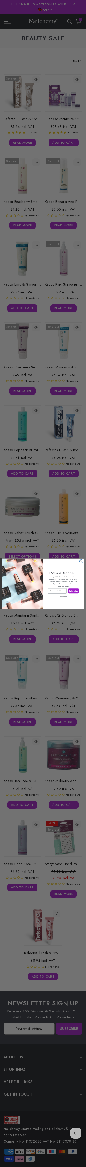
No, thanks (63, 596)
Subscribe (73, 591)
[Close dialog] (81, 561)
